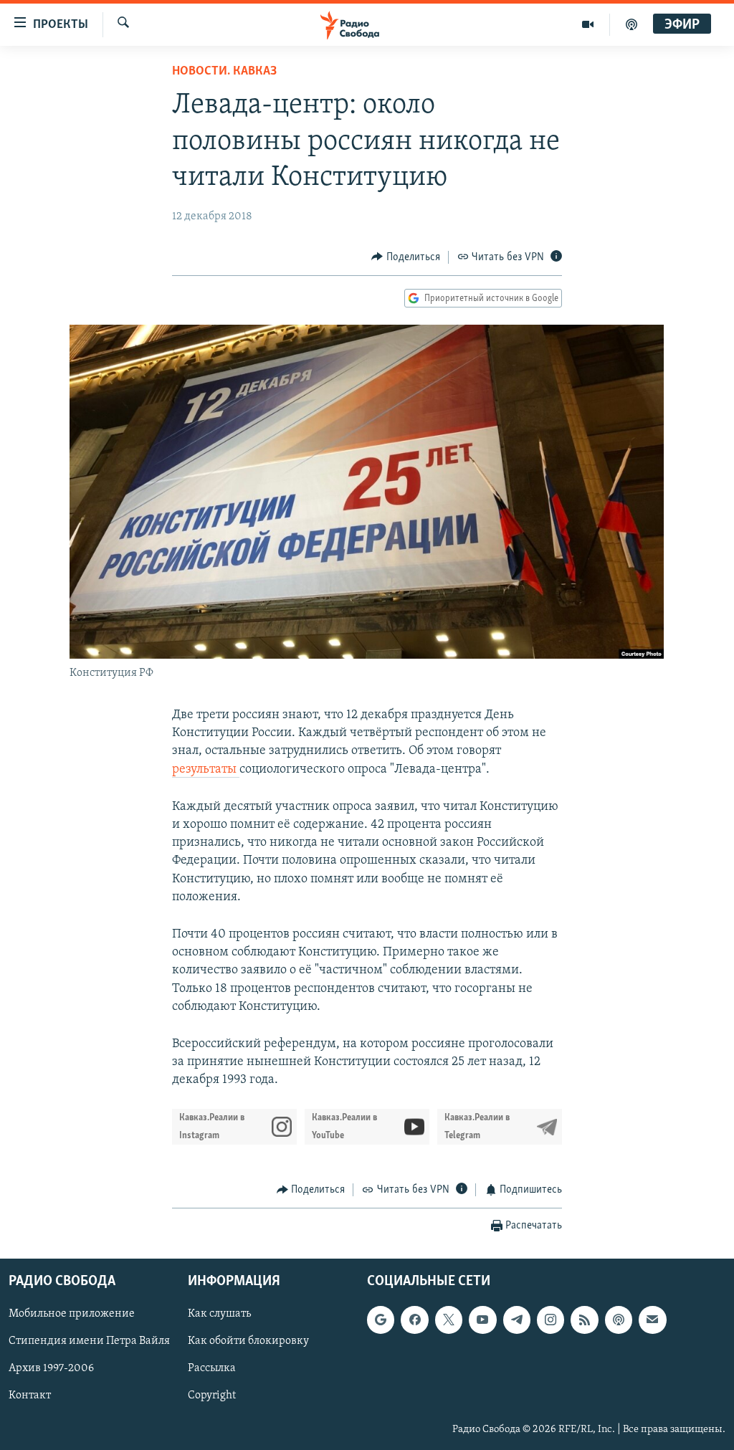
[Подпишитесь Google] (380, 1319)
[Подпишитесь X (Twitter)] (448, 1319)
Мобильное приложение (72, 1314)
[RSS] (584, 1319)
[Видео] (588, 24)
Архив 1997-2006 (51, 1368)
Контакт (30, 1395)
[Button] (405, 257)
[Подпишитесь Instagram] (550, 1319)
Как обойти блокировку (248, 1341)
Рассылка (212, 1368)
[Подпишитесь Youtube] (482, 1319)
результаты (205, 769)
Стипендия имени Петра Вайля (89, 1341)
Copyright (212, 1395)
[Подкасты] (618, 1319)
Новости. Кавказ (224, 71)
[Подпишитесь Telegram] (516, 1319)
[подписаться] (652, 1319)
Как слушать (219, 1314)
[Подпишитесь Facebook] (414, 1319)
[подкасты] (631, 24)
